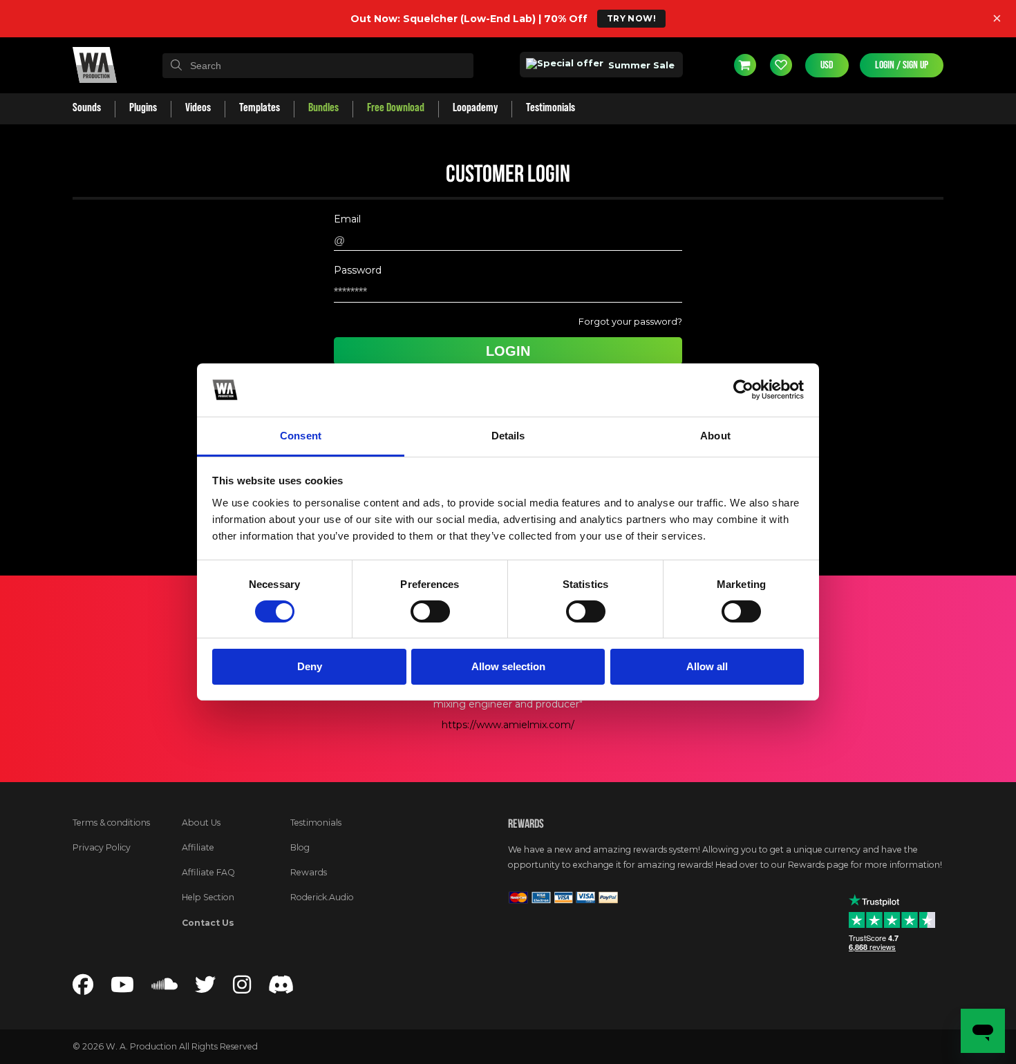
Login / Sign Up (901, 64)
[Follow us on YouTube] (122, 988)
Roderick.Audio (322, 897)
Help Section (208, 897)
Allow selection (508, 666)
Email (347, 219)
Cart (745, 65)
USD (827, 64)
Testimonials (315, 822)
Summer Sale (640, 64)
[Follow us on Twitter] (205, 988)
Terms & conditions (111, 822)
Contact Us (208, 923)
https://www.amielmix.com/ (508, 725)
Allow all (707, 666)
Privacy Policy (102, 847)
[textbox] (317, 65)
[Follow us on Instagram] (242, 988)
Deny (309, 666)
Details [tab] (508, 435)
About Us (201, 822)
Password (358, 270)
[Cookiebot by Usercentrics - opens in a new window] (743, 389)
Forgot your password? (630, 321)
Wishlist (781, 65)
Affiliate (198, 847)
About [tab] (715, 435)
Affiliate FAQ (208, 872)
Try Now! (631, 18)
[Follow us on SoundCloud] (164, 988)
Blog (300, 847)
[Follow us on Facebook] (83, 988)
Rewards (308, 872)
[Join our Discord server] (281, 988)
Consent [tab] (300, 435)
